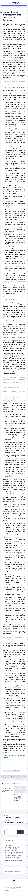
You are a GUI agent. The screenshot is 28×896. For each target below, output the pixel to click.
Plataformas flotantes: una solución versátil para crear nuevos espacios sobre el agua (13, 843)
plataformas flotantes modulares (11, 770)
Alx (22, 890)
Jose (18, 776)
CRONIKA (14, 2)
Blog (22, 776)
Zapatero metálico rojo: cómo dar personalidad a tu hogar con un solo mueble (13, 860)
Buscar (6, 829)
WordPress (14, 890)
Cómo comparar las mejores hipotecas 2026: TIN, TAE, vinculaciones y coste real (11, 849)
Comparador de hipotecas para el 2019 (7, 790)
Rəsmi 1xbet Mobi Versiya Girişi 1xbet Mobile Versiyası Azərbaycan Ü (19, 798)
